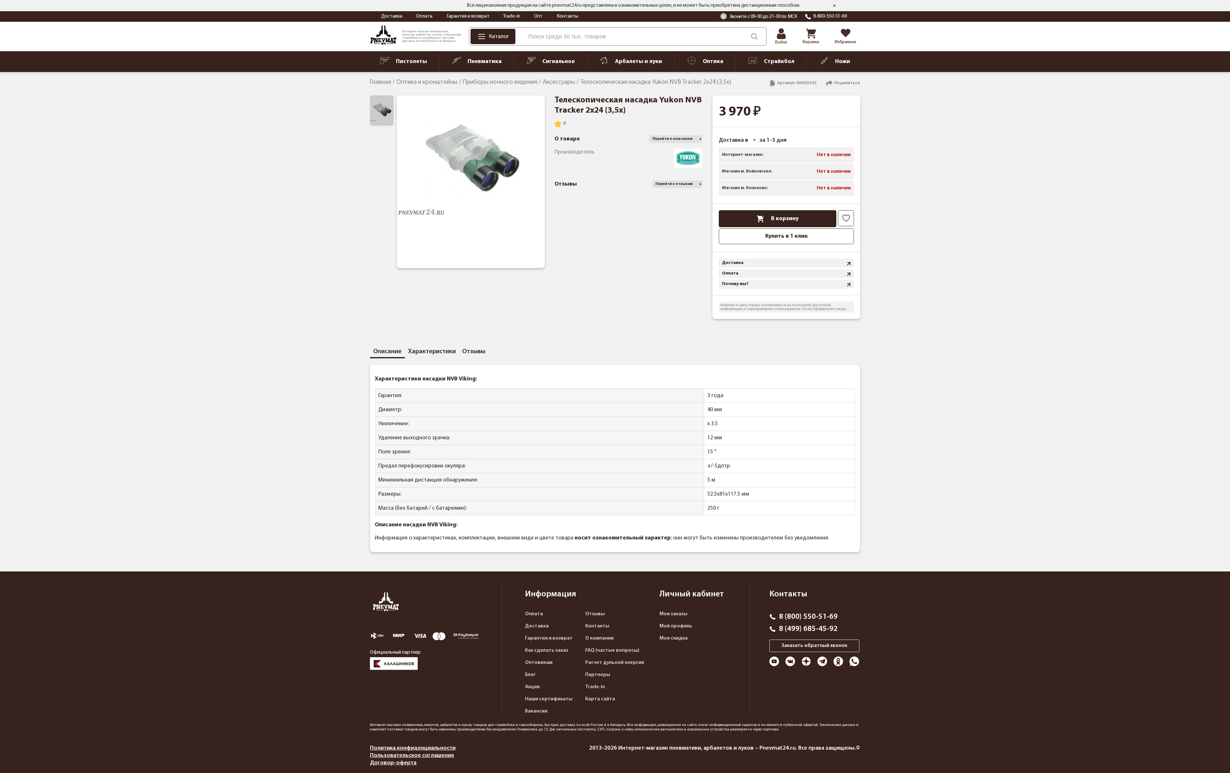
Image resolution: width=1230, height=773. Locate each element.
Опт (538, 16)
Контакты (567, 16)
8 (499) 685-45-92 (808, 629)
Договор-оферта (393, 763)
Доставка (391, 16)
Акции (532, 686)
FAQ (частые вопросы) (612, 650)
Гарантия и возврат (468, 16)
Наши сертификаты (548, 699)
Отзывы (595, 614)
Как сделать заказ (546, 650)
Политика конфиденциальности (412, 748)
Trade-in (511, 16)
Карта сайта (600, 699)
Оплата (424, 16)
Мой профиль (676, 626)
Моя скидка (674, 638)
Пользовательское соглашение (412, 756)
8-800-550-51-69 (830, 16)
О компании (599, 638)
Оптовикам (539, 662)
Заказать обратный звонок (814, 645)
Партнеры (597, 674)
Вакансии (536, 711)
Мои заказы (673, 614)
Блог (530, 674)
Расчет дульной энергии (614, 662)
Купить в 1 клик (786, 236)
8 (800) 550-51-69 (808, 617)
